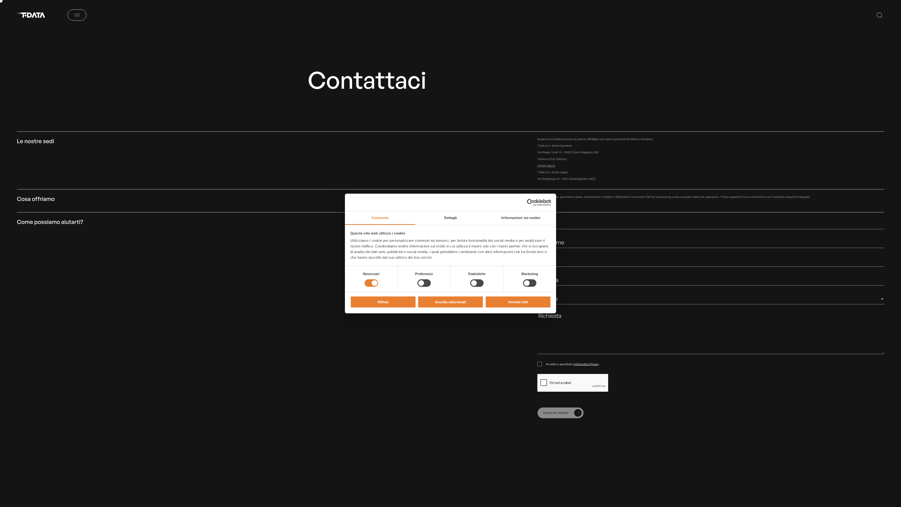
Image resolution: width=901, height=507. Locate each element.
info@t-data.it (546, 165)
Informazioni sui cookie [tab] (520, 218)
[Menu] (77, 15)
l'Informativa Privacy (586, 364)
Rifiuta (383, 302)
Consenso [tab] (380, 218)
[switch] (424, 283)
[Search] (879, 15)
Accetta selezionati (450, 302)
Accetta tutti (518, 302)
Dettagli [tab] (450, 218)
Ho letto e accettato (572, 364)
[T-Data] (34, 15)
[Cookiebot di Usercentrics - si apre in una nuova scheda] (530, 202)
